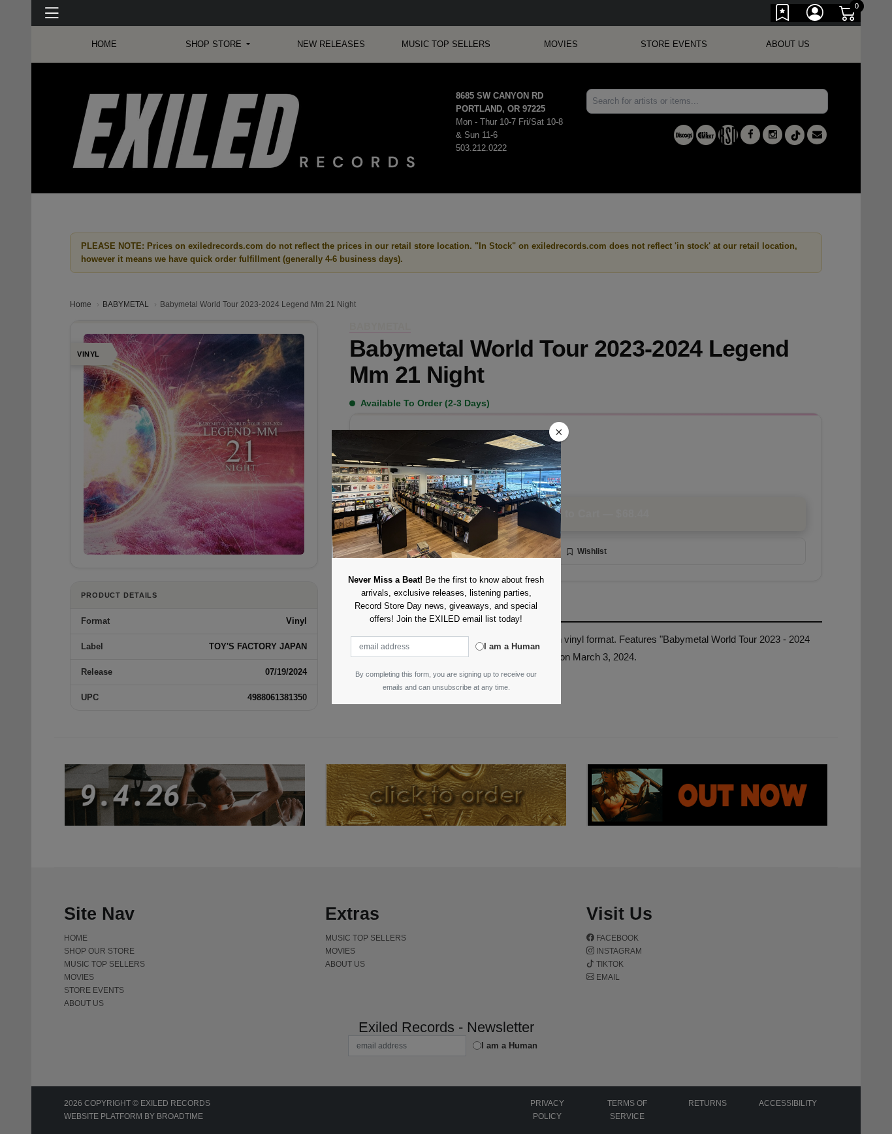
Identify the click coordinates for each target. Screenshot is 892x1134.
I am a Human (512, 646)
